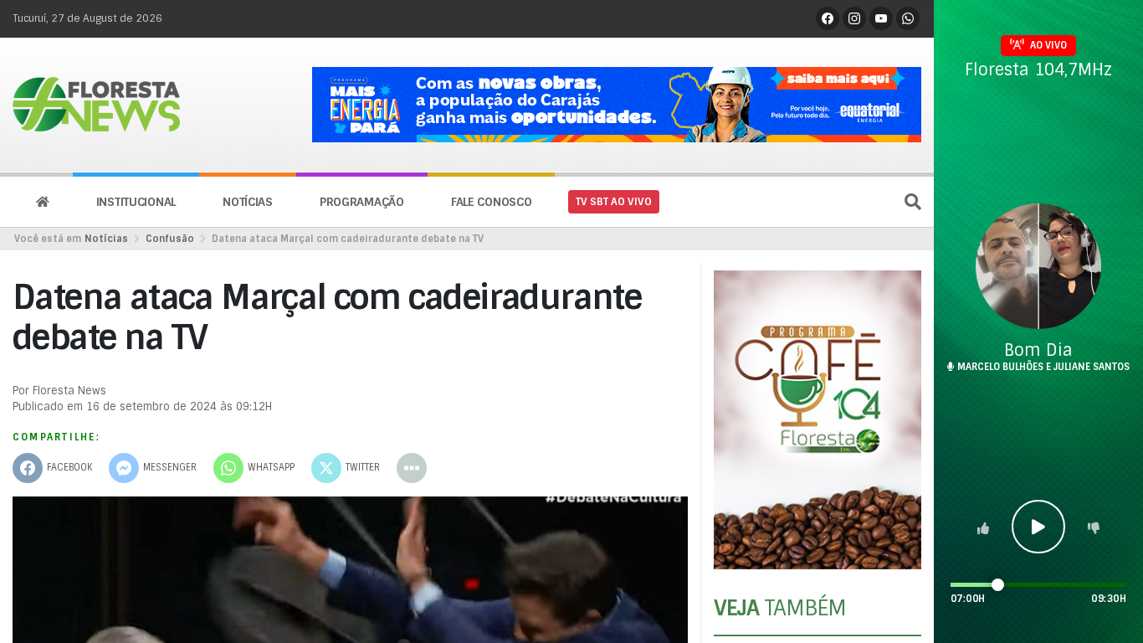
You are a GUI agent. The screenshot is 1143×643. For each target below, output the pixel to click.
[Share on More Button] (412, 468)
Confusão (170, 238)
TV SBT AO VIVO (614, 201)
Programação (362, 201)
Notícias (248, 201)
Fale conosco (491, 201)
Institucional (136, 201)
